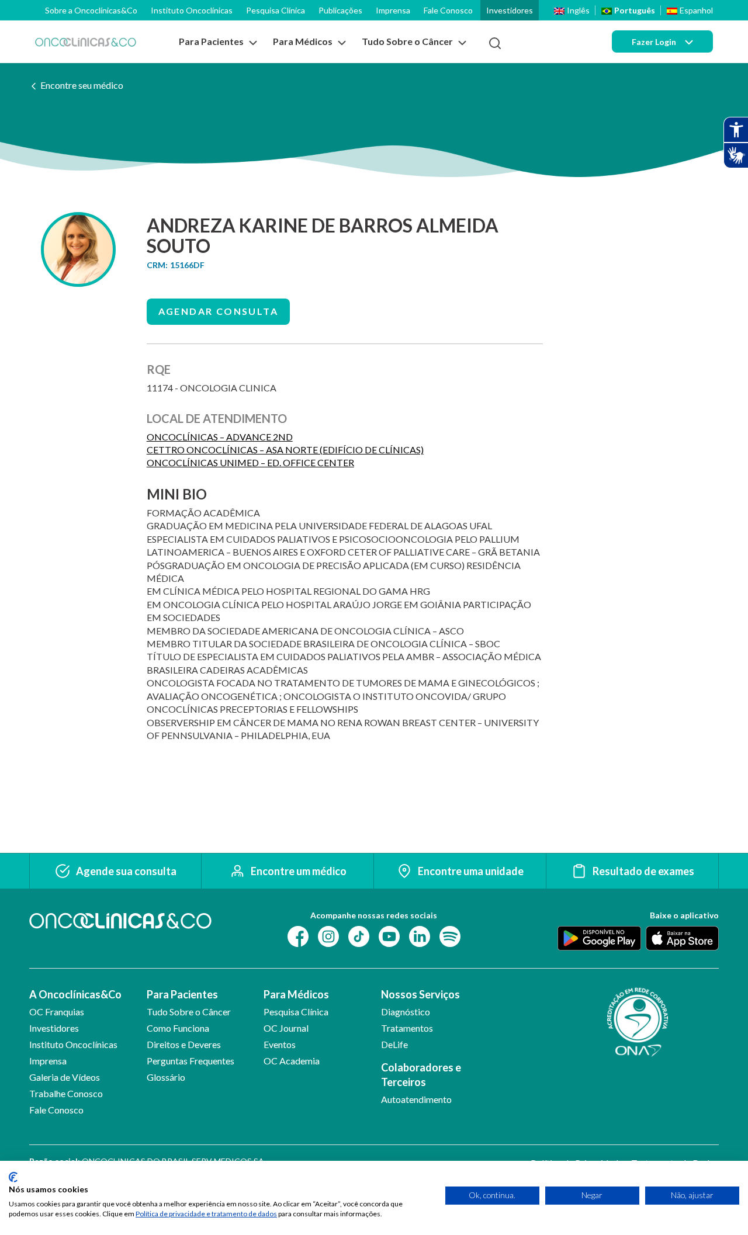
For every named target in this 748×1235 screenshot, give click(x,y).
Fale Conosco (448, 10)
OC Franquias (56, 1011)
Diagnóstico (405, 1011)
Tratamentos (407, 1027)
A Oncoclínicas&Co (75, 994)
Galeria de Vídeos (64, 1077)
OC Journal (286, 1027)
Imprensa (393, 10)
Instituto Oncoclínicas (192, 10)
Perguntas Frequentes (190, 1060)
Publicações (340, 10)
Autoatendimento (416, 1099)
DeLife (394, 1044)
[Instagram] (328, 936)
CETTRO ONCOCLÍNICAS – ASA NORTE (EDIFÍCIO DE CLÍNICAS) (285, 449)
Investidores (509, 10)
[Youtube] (389, 936)
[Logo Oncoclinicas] (85, 42)
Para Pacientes (182, 994)
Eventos (280, 1044)
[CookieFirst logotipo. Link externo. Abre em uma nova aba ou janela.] (13, 1177)
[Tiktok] (358, 936)
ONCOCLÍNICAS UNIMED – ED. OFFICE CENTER (250, 462)
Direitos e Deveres (184, 1044)
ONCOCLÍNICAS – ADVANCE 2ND (220, 436)
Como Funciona (178, 1027)
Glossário (166, 1077)
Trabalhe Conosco (66, 1093)
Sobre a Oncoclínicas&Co (91, 10)
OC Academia (292, 1060)
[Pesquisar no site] (495, 43)
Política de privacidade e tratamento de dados (206, 1213)
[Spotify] (449, 936)
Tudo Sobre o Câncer (189, 1011)
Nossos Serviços (420, 994)
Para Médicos (296, 994)
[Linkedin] (419, 936)
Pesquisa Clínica (275, 10)
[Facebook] (298, 936)
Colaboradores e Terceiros (421, 1074)
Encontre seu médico (81, 85)
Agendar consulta (218, 311)
